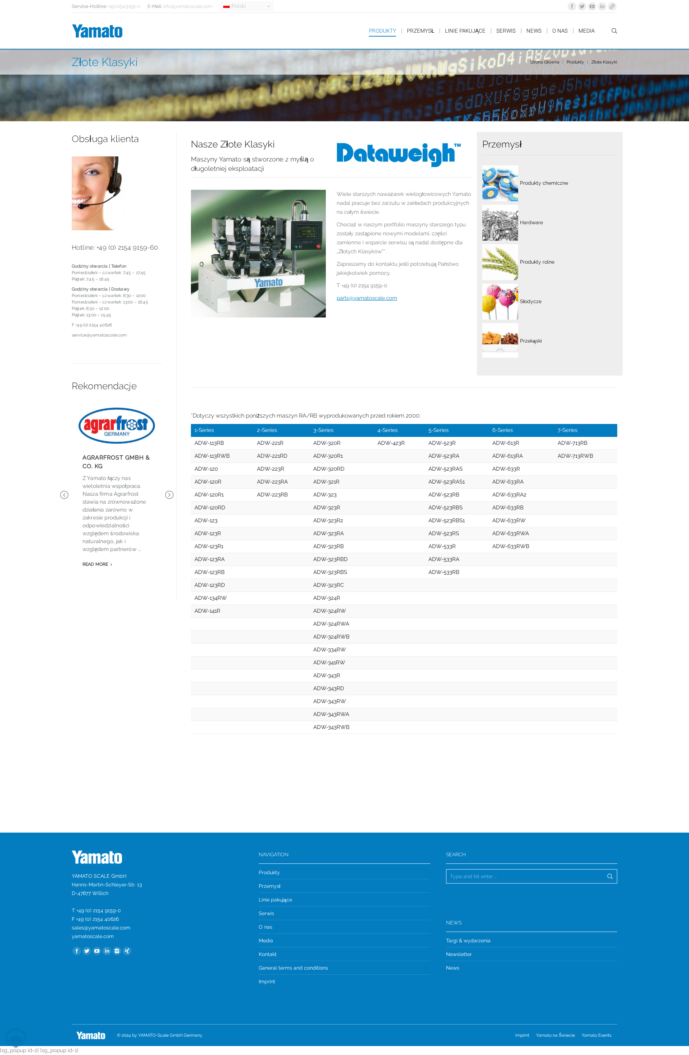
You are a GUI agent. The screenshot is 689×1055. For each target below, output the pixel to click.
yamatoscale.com (93, 936)
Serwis (266, 913)
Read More (95, 564)
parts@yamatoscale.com (367, 298)
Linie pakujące (275, 900)
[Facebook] (572, 6)
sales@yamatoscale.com (101, 928)
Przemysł (269, 886)
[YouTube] (592, 6)
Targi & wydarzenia (468, 940)
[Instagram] (117, 951)
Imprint (267, 981)
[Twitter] (582, 6)
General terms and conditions (293, 968)
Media (266, 940)
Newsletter (459, 954)
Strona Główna (544, 62)
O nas (265, 927)
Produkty (575, 62)
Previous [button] (64, 500)
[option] (117, 492)
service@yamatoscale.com (99, 335)
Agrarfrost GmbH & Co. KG (116, 462)
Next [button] (169, 500)
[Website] (612, 6)
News (452, 968)
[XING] (127, 951)
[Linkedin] (602, 6)
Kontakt (268, 954)
